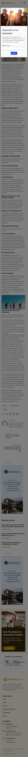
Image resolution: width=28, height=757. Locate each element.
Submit (14, 53)
